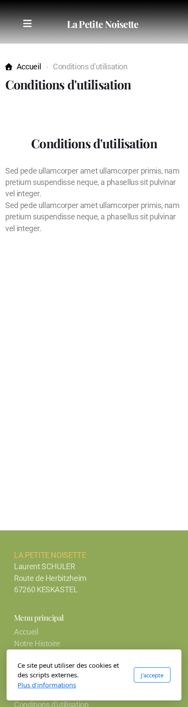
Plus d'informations (46, 684)
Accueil (29, 66)
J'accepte (152, 675)
